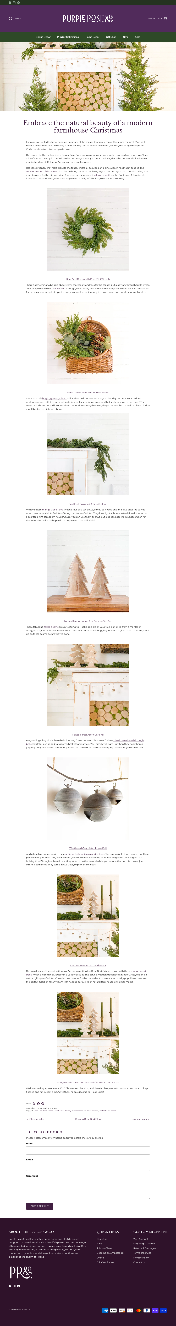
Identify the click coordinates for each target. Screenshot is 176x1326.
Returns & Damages (144, 1248)
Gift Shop (111, 37)
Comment (32, 1175)
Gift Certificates (105, 1262)
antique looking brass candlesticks (84, 854)
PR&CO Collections (68, 37)
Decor (50, 1111)
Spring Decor (43, 37)
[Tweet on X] (34, 1103)
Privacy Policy (141, 1257)
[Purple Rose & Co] (88, 19)
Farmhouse (59, 1111)
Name (29, 1143)
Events (100, 1257)
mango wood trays (52, 509)
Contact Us (139, 1262)
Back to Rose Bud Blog (88, 1119)
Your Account (140, 1239)
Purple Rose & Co (22, 1309)
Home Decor (92, 37)
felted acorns (50, 626)
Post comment (40, 1206)
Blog (99, 1243)
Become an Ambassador (110, 1252)
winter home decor (107, 1111)
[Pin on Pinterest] (42, 1103)
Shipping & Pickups (144, 1243)
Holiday (67, 1111)
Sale (137, 37)
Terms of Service (142, 1252)
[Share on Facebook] (38, 1103)
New (125, 37)
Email (29, 1159)
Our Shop (102, 1239)
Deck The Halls (40, 1111)
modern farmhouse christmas (85, 1111)
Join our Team (105, 1248)
